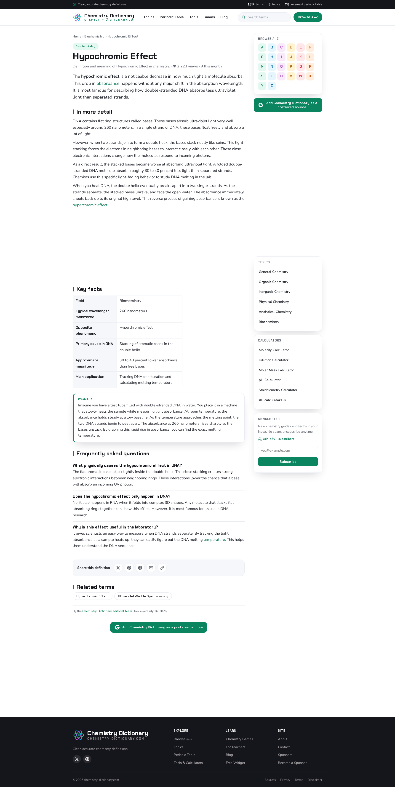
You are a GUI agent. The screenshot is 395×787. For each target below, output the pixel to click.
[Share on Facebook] (140, 567)
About (282, 739)
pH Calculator (270, 380)
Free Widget (235, 762)
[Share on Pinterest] (129, 567)
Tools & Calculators (188, 762)
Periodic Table (172, 17)
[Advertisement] (159, 246)
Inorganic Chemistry (274, 291)
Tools (193, 17)
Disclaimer (315, 780)
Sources (270, 780)
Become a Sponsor (292, 762)
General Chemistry (273, 271)
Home (77, 36)
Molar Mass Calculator (276, 370)
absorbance (108, 83)
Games (209, 17)
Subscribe (288, 461)
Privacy (285, 780)
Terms (299, 780)
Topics (148, 17)
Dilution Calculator (273, 360)
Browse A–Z (308, 17)
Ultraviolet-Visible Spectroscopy (143, 596)
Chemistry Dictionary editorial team (107, 611)
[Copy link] (162, 567)
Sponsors (285, 754)
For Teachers (235, 747)
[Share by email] (151, 567)
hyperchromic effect (90, 205)
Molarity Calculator (274, 350)
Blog (224, 17)
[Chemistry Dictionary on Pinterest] (87, 759)
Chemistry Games (239, 739)
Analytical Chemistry (275, 311)
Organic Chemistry (273, 282)
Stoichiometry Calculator (278, 390)
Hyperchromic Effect (92, 596)
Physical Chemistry (274, 301)
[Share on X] (118, 567)
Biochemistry (94, 36)
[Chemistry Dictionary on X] (77, 759)
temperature (214, 539)
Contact (284, 747)
